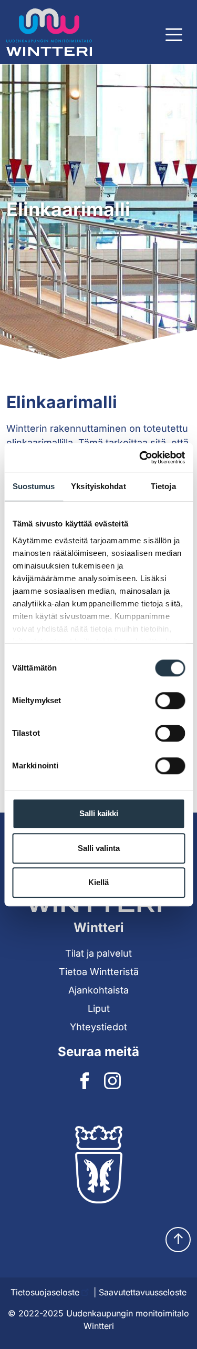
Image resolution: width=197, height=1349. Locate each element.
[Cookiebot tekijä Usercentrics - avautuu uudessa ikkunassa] (140, 457)
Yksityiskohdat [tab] (98, 486)
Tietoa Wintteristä (99, 971)
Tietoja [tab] (163, 486)
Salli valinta (99, 848)
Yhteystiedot (98, 1026)
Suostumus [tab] (34, 486)
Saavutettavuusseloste (142, 1292)
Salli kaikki (98, 813)
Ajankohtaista (98, 990)
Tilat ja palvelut (98, 953)
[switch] (170, 700)
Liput (99, 1008)
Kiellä (98, 882)
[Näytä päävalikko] (174, 34)
